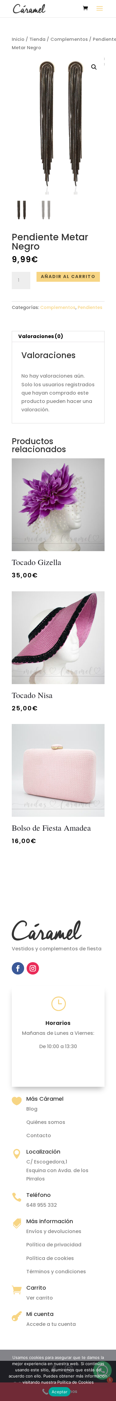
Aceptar (59, 1391)
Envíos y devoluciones (53, 1231)
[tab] (58, 336)
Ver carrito (39, 1297)
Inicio (18, 39)
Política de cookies (50, 1258)
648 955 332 (41, 1205)
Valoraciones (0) (40, 336)
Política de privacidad (53, 1244)
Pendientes (90, 307)
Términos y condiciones (56, 1271)
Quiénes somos (45, 1122)
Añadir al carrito (68, 276)
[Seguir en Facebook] (18, 968)
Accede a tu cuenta (51, 1324)
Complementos (69, 39)
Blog (31, 1108)
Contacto (38, 1135)
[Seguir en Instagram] (33, 968)
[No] (108, 1375)
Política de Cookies (75, 1382)
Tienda (37, 39)
